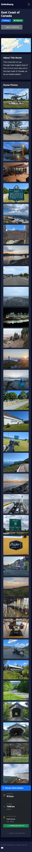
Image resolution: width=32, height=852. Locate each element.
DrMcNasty (7, 4)
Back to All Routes (17, 833)
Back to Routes (12, 27)
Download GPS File (17, 825)
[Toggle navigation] (29, 4)
